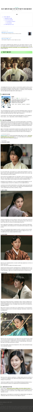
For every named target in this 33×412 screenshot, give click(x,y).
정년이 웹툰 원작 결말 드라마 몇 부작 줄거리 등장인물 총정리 (16, 9)
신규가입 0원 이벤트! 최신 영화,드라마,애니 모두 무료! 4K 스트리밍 (11, 33)
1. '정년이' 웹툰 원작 (6, 16)
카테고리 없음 (16, 7)
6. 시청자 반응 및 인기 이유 (9, 24)
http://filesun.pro (4, 31)
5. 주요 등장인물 (9, 23)
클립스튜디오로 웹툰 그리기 (6, 38)
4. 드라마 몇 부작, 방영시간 (10, 21)
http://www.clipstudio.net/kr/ (6, 37)
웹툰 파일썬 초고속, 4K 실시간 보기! (7, 32)
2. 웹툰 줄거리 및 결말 (8, 18)
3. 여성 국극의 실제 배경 (8, 20)
